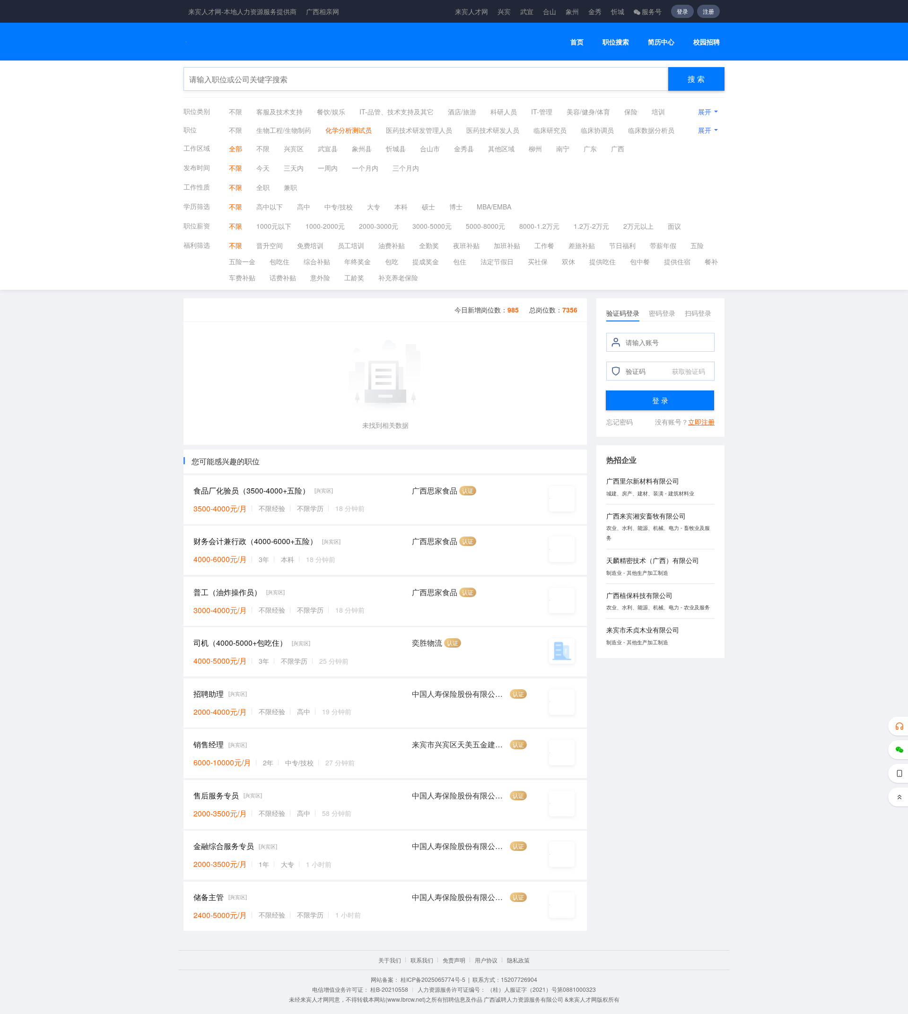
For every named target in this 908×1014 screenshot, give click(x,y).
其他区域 (501, 148)
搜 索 (696, 78)
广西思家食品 (434, 490)
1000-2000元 (325, 226)
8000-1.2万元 (539, 226)
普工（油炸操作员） (227, 592)
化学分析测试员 (348, 130)
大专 (373, 206)
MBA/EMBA (494, 206)
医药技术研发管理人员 (419, 130)
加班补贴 (507, 245)
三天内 (294, 168)
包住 (459, 261)
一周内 (328, 168)
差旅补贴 (581, 245)
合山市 (430, 148)
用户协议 (486, 960)
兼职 (290, 187)
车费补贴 (242, 277)
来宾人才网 (471, 11)
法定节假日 (497, 261)
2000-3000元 (378, 226)
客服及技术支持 (279, 111)
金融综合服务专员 (223, 846)
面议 (674, 226)
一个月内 (365, 168)
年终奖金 (357, 261)
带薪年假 (663, 245)
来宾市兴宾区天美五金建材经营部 (460, 744)
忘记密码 (619, 421)
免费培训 (310, 245)
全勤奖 (429, 245)
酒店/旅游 (462, 111)
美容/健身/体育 (588, 111)
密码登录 (662, 313)
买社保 (538, 261)
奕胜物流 (427, 642)
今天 (263, 168)
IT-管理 (541, 111)
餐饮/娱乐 (331, 111)
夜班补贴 (466, 245)
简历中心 (661, 42)
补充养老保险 (398, 277)
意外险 (320, 277)
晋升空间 (269, 245)
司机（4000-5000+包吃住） (240, 642)
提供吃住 (602, 261)
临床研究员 (550, 130)
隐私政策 (518, 960)
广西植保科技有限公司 (639, 595)
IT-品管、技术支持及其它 (396, 111)
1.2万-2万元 (591, 226)
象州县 (362, 148)
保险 (630, 111)
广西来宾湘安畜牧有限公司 (646, 515)
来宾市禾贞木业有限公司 (642, 629)
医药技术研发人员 (492, 130)
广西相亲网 (322, 11)
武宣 (526, 11)
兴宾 (504, 11)
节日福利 (622, 245)
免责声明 (454, 960)
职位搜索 (615, 42)
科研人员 (503, 111)
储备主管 (208, 897)
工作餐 (544, 245)
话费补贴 (283, 277)
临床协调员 (597, 130)
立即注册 (701, 421)
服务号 (652, 11)
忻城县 (396, 148)
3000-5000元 (432, 226)
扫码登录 (698, 313)
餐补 (711, 261)
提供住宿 (677, 261)
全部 (235, 148)
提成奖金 (425, 261)
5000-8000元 (485, 226)
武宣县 (328, 148)
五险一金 (242, 261)
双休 (568, 261)
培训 (658, 111)
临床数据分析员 (651, 130)
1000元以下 (273, 226)
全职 (263, 187)
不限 (235, 111)
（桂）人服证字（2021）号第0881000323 (541, 989)
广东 (590, 148)
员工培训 (351, 245)
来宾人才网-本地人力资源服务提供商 (242, 11)
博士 (456, 206)
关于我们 (389, 960)
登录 (682, 11)
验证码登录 (622, 313)
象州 (572, 11)
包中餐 (640, 261)
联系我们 (421, 960)
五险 (697, 245)
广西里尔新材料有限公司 (642, 480)
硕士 (428, 206)
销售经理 (208, 744)
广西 (617, 148)
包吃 (391, 261)
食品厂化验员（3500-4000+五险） (251, 490)
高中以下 (269, 206)
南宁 (562, 148)
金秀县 (464, 148)
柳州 (535, 148)
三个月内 (406, 168)
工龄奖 (354, 277)
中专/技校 (338, 206)
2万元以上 (638, 226)
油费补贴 (391, 245)
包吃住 (279, 261)
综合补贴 (317, 261)
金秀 (595, 11)
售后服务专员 (216, 795)
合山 (549, 11)
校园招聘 (706, 42)
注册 (708, 11)
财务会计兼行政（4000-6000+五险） (255, 541)
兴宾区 (294, 148)
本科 (401, 206)
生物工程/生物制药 (283, 130)
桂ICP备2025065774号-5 (433, 979)
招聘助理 (208, 693)
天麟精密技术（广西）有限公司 (652, 560)
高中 (303, 206)
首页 (577, 42)
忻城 (617, 11)
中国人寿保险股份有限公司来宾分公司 (460, 693)
